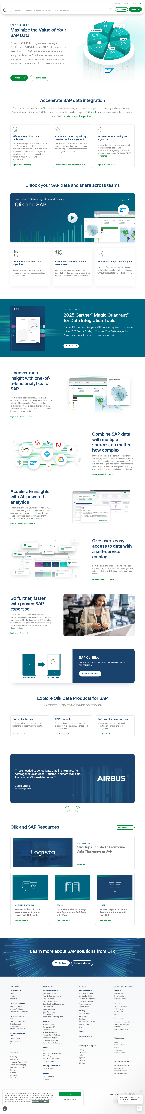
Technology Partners (17, 1021)
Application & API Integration (53, 1017)
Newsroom (14, 1075)
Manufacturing (84, 1024)
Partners (13, 1070)
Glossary (117, 1047)
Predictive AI (47, 1030)
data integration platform (79, 116)
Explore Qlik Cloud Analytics (21, 417)
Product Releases (120, 1073)
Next (77, 809)
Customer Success (50, 10)
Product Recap (48, 1069)
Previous (67, 809)
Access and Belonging (18, 1065)
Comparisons (119, 1050)
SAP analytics (93, 112)
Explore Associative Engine (102, 474)
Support (117, 3)
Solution (85, 1036)
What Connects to (17, 1017)
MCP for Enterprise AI (17, 1029)
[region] (43, 1097)
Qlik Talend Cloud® (50, 993)
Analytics (46, 1079)
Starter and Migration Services (121, 1026)
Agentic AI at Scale (85, 996)
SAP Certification (90, 673)
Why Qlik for (15, 990)
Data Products (48, 1007)
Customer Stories (120, 999)
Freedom (13, 999)
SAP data (47, 108)
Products (28, 10)
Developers (118, 1011)
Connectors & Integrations (52, 1053)
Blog (116, 1042)
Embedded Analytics (50, 1037)
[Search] (110, 9)
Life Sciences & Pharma (87, 1022)
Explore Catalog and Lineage (103, 579)
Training (81, 1050)
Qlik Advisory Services (122, 1029)
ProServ (81, 1055)
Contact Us (135, 9)
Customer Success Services (124, 1022)
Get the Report (71, 346)
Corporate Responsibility (19, 1062)
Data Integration (48, 1076)
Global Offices (15, 1078)
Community (82, 1060)
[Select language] (140, 3)
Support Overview (120, 1006)
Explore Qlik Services (18, 633)
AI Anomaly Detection (50, 1032)
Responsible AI (15, 1041)
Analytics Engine (16, 1006)
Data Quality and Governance (53, 1004)
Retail (80, 1027)
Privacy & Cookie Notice (40, 1101)
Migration (82, 1058)
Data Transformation (50, 1001)
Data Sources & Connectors (15, 1025)
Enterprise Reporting (50, 1040)
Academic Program (17, 1067)
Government (83, 1016)
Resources (64, 10)
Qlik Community (119, 1009)
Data (49, 990)
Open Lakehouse (49, 1009)
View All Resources (125, 827)
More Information (70, 1099)
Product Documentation (122, 1065)
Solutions (37, 10)
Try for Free (121, 9)
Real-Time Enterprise (86, 1001)
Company (126, 3)
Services (13, 1044)
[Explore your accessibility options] (5, 1108)
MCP (44, 1050)
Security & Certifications (51, 1058)
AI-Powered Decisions (86, 993)
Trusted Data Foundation (19, 1011)
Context (13, 996)
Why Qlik (18, 10)
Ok (70, 1094)
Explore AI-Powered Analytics (21, 523)
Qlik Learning (119, 993)
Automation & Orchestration (52, 1043)
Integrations (118, 1068)
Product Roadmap (120, 1071)
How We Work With (17, 1034)
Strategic (50, 1066)
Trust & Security (15, 1038)
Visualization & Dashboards (52, 1035)
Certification (83, 1052)
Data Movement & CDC (51, 999)
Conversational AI (49, 1027)
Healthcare (82, 1019)
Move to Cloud (48, 1061)
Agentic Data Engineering (52, 996)
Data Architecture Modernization (85, 1005)
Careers (13, 1072)
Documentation (119, 996)
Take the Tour (39, 78)
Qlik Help (82, 1063)
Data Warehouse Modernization (49, 1013)
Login (134, 3)
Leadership (14, 1059)
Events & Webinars (120, 1045)
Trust (12, 993)
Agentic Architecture (17, 1009)
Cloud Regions (48, 1056)
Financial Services (85, 1014)
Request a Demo (82, 963)
